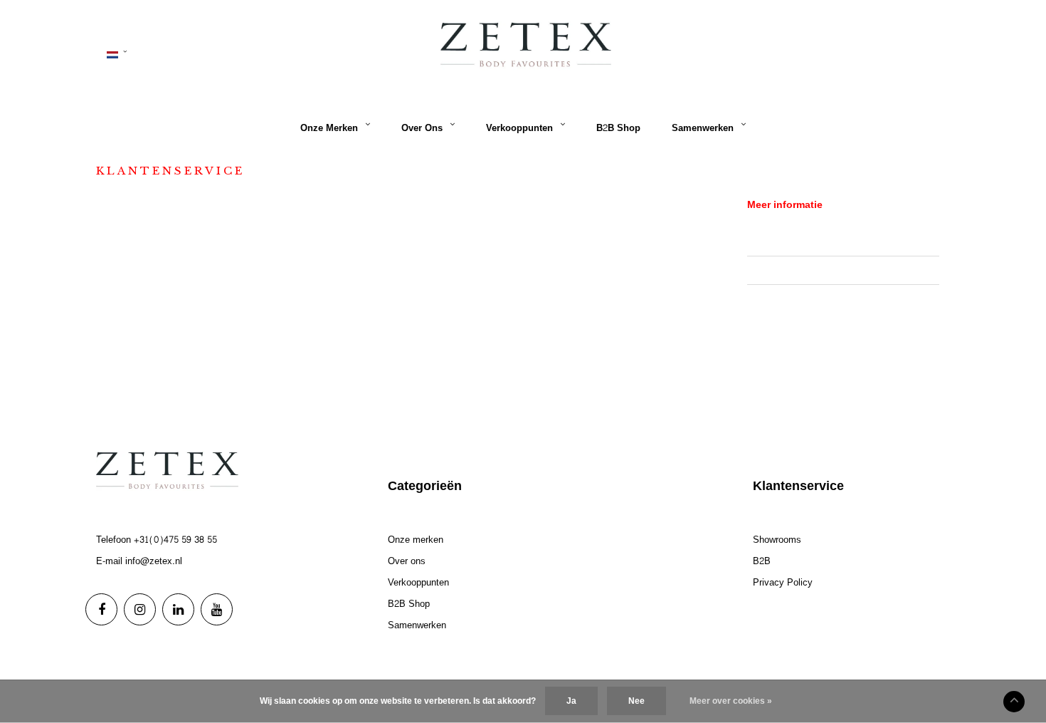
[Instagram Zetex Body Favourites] (140, 609)
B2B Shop (618, 128)
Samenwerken (703, 128)
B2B (756, 270)
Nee (636, 701)
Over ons (422, 128)
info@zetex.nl (153, 561)
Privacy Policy (777, 298)
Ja (571, 701)
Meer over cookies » (731, 701)
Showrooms (771, 242)
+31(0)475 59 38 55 (175, 539)
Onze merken (329, 128)
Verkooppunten (519, 128)
